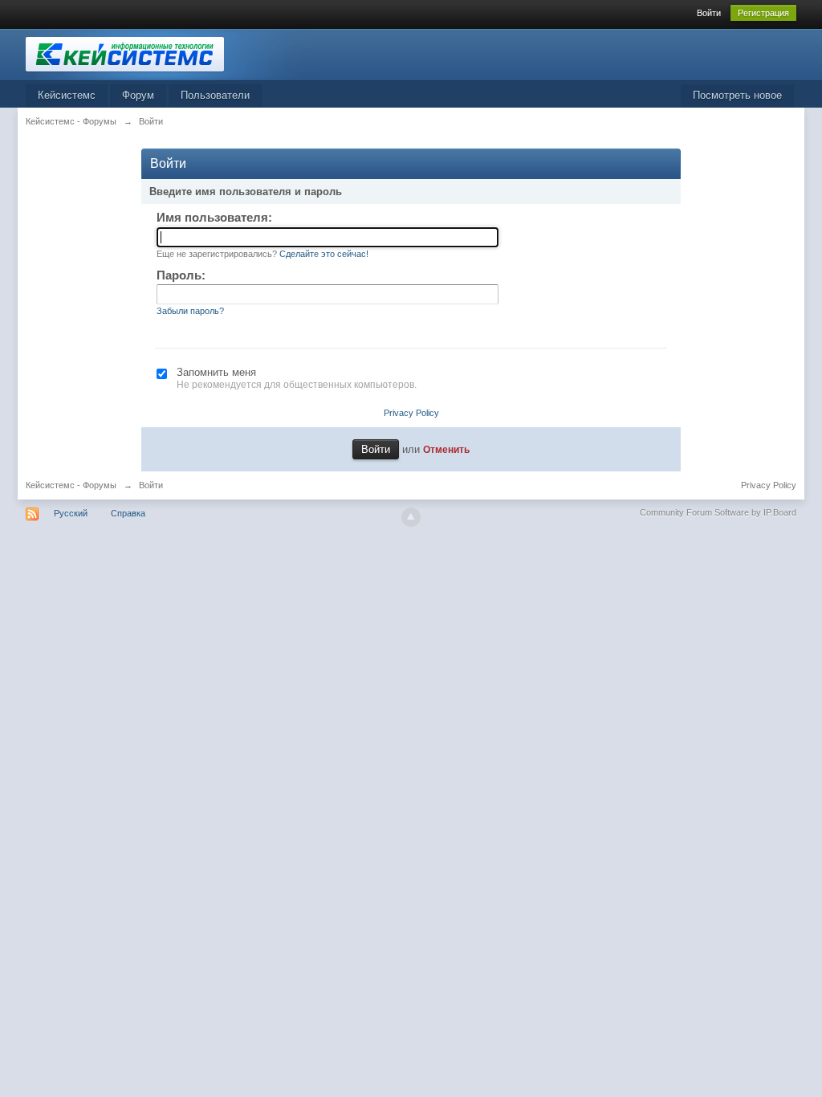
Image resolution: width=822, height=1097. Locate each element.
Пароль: (181, 275)
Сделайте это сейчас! (323, 254)
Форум (138, 95)
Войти (709, 13)
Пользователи (215, 95)
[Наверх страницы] (411, 517)
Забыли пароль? (190, 311)
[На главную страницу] (169, 53)
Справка (128, 513)
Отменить (446, 449)
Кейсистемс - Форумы (71, 485)
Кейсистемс (67, 95)
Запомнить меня (216, 372)
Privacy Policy (411, 413)
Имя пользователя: (214, 217)
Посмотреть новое (737, 95)
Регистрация (763, 13)
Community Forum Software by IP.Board (718, 512)
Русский (70, 513)
